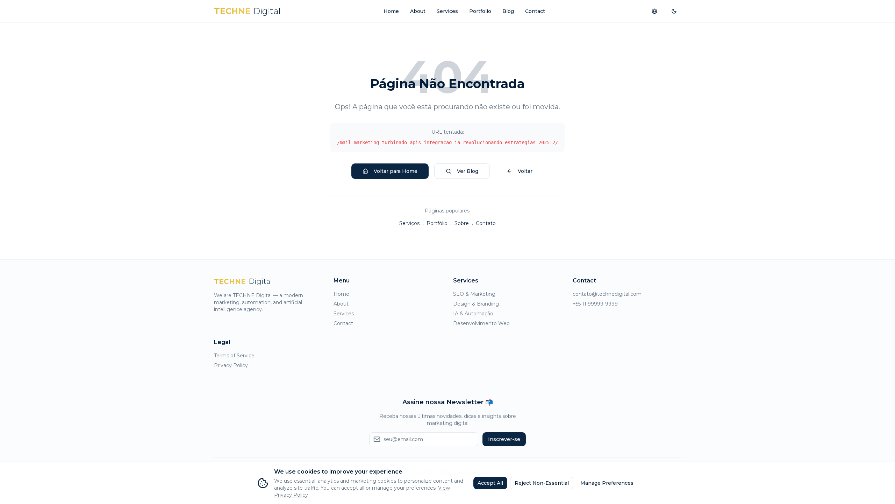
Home (391, 11)
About (417, 11)
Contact (535, 11)
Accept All (490, 483)
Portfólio (437, 223)
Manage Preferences (606, 483)
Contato (486, 223)
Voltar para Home (395, 171)
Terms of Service (234, 355)
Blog (508, 11)
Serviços (409, 223)
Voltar (525, 171)
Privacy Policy (231, 365)
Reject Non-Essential (542, 483)
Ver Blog (467, 171)
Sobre (461, 223)
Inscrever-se (504, 439)
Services (447, 11)
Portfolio (480, 11)
